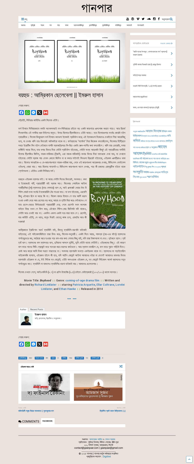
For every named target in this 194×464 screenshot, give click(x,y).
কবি (169, 135)
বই (141, 158)
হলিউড (155, 177)
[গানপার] (97, 12)
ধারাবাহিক (163, 154)
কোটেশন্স (168, 140)
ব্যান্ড (147, 162)
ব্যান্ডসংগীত (153, 162)
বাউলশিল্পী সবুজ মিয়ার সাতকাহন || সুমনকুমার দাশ (36, 411)
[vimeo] (137, 19)
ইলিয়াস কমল (167, 131)
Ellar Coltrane (105, 284)
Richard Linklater (46, 284)
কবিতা (136, 140)
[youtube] (127, 19)
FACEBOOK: (47, 421)
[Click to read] (45, 387)
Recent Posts (36, 309)
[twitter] (143, 19)
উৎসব (149, 136)
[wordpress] (132, 19)
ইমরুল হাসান (40, 314)
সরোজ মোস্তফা (155, 172)
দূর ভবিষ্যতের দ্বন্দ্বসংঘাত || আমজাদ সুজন (94, 396)
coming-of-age (75, 280)
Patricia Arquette (84, 284)
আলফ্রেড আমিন (95, 439)
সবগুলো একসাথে (166, 43)
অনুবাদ (135, 131)
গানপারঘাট (140, 25)
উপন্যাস (144, 136)
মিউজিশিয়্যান (162, 162)
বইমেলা (145, 158)
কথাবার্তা (129, 25)
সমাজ (146, 172)
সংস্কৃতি (138, 171)
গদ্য (58, 25)
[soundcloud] (149, 19)
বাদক (66, 25)
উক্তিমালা (137, 135)
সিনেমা (136, 177)
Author (23, 309)
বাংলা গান (152, 158)
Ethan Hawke (67, 288)
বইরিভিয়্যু (118, 25)
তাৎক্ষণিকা (155, 154)
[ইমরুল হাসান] (26, 324)
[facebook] (159, 19)
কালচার (162, 141)
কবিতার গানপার (145, 141)
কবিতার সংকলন (154, 141)
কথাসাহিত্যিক (163, 136)
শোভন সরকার (110, 439)
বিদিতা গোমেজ (138, 162)
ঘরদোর (23, 25)
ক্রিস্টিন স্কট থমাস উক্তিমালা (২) (112, 411)
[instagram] (154, 19)
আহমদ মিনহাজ (153, 131)
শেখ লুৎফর (158, 167)
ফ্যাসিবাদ (136, 158)
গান (50, 25)
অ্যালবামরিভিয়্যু (79, 25)
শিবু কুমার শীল (149, 167)
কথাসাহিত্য (154, 136)
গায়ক (42, 25)
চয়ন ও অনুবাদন (152, 147)
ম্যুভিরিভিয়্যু (106, 25)
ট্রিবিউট (147, 154)
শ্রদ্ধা (163, 166)
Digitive (107, 456)
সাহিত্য (164, 172)
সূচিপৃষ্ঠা (33, 25)
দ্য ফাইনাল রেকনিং (32, 396)
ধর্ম (159, 154)
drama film (92, 280)
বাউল (168, 159)
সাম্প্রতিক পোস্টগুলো (141, 43)
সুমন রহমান (143, 177)
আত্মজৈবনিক (141, 131)
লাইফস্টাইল (138, 166)
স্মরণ (149, 177)
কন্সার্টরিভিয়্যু (93, 25)
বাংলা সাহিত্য (161, 158)
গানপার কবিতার (140, 147)
